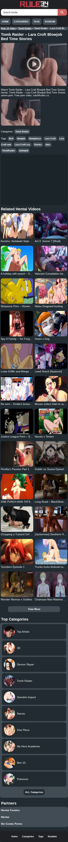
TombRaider (8, 150)
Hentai (5, 816)
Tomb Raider (25, 28)
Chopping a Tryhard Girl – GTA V (20, 534)
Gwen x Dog (42, 338)
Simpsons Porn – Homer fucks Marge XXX (26, 306)
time (48, 144)
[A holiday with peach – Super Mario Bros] (17, 258)
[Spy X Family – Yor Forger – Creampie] (17, 323)
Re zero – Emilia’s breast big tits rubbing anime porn (32, 403)
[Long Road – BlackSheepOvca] (51, 486)
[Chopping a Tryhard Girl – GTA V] (17, 519)
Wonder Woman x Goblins (16, 599)
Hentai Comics (10, 810)
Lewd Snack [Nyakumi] (48, 371)
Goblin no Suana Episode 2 (51, 469)
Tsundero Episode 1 (13, 566)
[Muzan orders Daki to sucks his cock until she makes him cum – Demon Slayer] (51, 389)
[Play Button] (34, 64)
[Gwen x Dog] (51, 323)
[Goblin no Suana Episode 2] (51, 454)
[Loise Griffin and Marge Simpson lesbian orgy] (17, 356)
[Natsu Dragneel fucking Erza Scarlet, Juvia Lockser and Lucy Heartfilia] (51, 291)
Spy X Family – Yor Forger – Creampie (24, 338)
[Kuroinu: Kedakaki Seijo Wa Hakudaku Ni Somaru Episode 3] (17, 226)
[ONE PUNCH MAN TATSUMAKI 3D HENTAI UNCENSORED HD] (17, 486)
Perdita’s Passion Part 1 (15, 469)
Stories (38, 144)
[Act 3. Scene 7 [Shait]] (51, 226)
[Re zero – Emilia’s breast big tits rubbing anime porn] (17, 389)
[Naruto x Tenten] (51, 421)
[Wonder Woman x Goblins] (17, 584)
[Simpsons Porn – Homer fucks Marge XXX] (17, 291)
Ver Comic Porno (11, 823)
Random (50, 21)
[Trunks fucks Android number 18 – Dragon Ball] (51, 551)
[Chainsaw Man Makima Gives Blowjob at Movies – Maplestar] (51, 584)
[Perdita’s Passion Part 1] (17, 454)
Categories (21, 21)
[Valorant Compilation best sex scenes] (51, 258)
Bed (11, 138)
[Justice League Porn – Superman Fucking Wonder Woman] (17, 421)
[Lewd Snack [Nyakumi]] (51, 356)
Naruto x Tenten (44, 436)
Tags (37, 21)
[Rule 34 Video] (34, 6)
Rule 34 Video (8, 28)
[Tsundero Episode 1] (17, 551)
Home (5, 21)
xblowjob (23, 150)
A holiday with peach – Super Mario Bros (25, 273)
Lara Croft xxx (22, 144)
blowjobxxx (35, 138)
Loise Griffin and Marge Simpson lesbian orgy (28, 371)
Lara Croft (50, 138)
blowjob (21, 138)
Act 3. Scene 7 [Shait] (47, 241)
